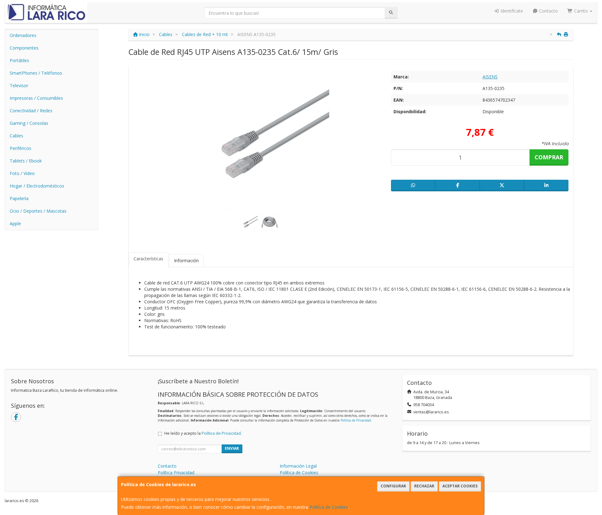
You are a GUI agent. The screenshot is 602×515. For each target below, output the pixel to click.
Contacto (548, 11)
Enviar (232, 448)
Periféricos (20, 148)
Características (148, 259)
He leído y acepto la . (203, 433)
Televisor (19, 85)
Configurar (393, 486)
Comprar (549, 157)
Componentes (24, 48)
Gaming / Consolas (29, 123)
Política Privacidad (176, 472)
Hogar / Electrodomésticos (37, 186)
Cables (16, 136)
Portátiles (19, 60)
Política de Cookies (328, 507)
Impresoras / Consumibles (36, 98)
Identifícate (511, 11)
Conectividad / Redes (31, 111)
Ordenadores (23, 35)
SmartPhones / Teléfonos (36, 73)
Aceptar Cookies (460, 486)
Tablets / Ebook (26, 161)
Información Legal (298, 466)
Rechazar (424, 486)
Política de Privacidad (356, 420)
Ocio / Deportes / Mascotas (38, 211)
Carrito (581, 11)
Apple (15, 223)
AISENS (490, 77)
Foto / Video (22, 173)
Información (186, 260)
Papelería (19, 198)
